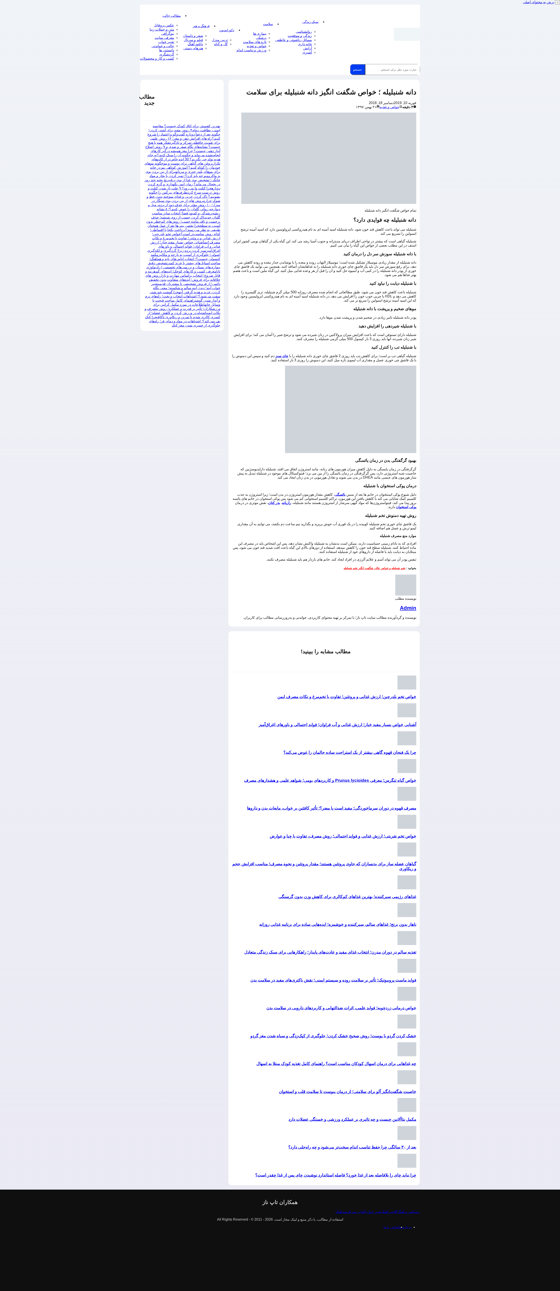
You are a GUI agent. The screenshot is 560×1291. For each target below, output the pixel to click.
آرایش (307, 48)
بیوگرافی (167, 33)
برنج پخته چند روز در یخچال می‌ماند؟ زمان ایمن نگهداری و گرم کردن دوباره (182, 184)
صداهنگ (341, 1212)
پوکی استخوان (406, 507)
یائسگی (340, 494)
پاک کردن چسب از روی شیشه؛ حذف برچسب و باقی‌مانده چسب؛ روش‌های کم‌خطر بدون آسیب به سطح (183, 221)
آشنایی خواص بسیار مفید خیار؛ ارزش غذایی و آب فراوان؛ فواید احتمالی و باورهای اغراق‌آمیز (185, 246)
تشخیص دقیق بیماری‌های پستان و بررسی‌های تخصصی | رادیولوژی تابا (183, 267)
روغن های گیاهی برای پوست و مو (187, 163)
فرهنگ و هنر (201, 26)
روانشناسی (304, 31)
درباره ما (405, 1227)
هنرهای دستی (193, 48)
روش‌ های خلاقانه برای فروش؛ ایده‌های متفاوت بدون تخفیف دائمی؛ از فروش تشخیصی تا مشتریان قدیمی (182, 280)
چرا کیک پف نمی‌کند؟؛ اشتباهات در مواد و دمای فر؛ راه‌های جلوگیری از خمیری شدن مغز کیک (182, 321)
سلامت (268, 24)
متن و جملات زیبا (162, 29)
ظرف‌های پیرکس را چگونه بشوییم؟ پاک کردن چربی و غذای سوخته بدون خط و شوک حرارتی (183, 197)
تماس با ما (391, 1227)
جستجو (357, 69)
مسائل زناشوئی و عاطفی (293, 40)
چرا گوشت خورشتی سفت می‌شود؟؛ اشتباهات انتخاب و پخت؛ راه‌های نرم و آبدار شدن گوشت (182, 296)
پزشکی (261, 38)
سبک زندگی (310, 22)
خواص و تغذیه (256, 46)
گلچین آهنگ (389, 1212)
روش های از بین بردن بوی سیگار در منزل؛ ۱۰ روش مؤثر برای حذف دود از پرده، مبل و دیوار (184, 205)
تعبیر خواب (166, 42)
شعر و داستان (193, 36)
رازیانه (286, 503)
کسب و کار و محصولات (157, 58)
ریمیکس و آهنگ (409, 1212)
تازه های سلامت (254, 42)
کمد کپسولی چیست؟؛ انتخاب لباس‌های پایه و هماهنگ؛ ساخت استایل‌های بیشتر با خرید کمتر (184, 259)
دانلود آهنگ (195, 44)
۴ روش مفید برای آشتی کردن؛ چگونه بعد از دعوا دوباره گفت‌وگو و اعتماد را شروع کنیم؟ (183, 134)
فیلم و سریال (193, 40)
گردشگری (166, 54)
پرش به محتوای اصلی (538, 2)
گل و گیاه (221, 44)
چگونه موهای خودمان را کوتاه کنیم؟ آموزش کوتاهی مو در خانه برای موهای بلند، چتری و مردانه (182, 168)
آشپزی (307, 52)
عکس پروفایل (164, 25)
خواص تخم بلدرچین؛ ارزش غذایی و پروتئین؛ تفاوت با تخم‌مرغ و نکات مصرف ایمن (186, 238)
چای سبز (281, 356)
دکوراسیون (226, 30)
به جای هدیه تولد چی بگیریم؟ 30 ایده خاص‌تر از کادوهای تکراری (183, 159)
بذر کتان (274, 503)
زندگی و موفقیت (300, 36)
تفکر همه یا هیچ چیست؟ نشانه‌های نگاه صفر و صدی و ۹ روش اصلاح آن (182, 147)
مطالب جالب (172, 15)
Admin (408, 608)
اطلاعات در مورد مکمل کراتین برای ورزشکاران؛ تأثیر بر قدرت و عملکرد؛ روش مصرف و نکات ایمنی (182, 309)
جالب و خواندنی (163, 46)
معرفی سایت (164, 38)
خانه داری (305, 44)
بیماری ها (259, 33)
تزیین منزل (220, 40)
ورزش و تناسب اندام (251, 50)
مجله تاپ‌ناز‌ (407, 34)
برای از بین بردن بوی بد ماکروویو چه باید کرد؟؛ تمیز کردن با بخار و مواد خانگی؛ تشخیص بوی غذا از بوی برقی (182, 176)
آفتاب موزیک (356, 1212)
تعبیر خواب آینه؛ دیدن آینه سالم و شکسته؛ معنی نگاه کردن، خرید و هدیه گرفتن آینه (185, 288)
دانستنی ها (166, 50)
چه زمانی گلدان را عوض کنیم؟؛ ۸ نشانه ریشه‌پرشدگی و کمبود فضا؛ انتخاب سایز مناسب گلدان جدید (186, 213)
